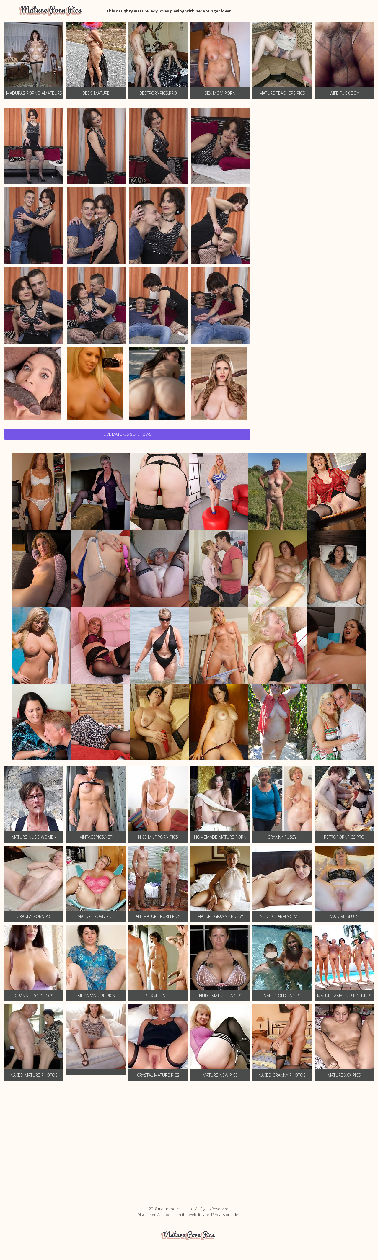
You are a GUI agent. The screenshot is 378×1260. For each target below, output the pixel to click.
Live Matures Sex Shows (127, 434)
